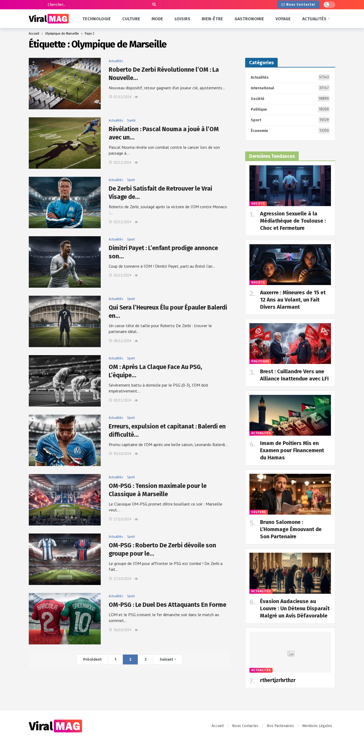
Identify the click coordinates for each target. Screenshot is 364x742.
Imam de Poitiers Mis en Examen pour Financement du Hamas (292, 450)
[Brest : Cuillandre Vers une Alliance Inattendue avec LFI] (290, 343)
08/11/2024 (122, 341)
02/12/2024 (122, 162)
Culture (258, 512)
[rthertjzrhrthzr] (290, 652)
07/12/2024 (122, 97)
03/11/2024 (122, 400)
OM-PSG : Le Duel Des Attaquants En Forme (167, 604)
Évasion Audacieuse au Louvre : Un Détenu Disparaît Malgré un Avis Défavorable (295, 608)
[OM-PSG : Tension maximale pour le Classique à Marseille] (65, 500)
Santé (131, 120)
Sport (131, 180)
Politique (290, 109)
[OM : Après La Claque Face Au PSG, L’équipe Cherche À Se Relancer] (65, 381)
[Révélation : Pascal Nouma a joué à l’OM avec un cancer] (65, 143)
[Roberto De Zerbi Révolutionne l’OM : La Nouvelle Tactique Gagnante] (65, 83)
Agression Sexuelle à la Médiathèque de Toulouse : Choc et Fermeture (293, 220)
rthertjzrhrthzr (278, 680)
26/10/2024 (122, 630)
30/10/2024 (122, 453)
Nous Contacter (300, 4)
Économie (290, 130)
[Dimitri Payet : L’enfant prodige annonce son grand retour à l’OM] (65, 262)
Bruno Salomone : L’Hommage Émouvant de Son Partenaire (291, 529)
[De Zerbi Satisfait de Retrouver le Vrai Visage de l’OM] (65, 202)
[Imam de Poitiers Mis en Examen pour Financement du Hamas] (290, 415)
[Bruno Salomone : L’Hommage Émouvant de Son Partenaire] (290, 494)
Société (290, 98)
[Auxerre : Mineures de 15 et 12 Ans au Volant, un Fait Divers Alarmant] (290, 264)
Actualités (116, 61)
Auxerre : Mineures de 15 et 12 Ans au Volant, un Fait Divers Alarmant (293, 299)
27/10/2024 (122, 519)
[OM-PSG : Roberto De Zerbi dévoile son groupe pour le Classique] (65, 559)
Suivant (166, 659)
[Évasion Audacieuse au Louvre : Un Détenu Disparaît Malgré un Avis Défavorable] (290, 573)
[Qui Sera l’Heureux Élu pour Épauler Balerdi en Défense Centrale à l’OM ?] (65, 321)
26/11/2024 (122, 275)
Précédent (92, 659)
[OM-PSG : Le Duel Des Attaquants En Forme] (65, 618)
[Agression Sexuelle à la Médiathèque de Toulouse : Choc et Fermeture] (290, 185)
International (290, 88)
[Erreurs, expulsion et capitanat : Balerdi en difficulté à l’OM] (65, 440)
